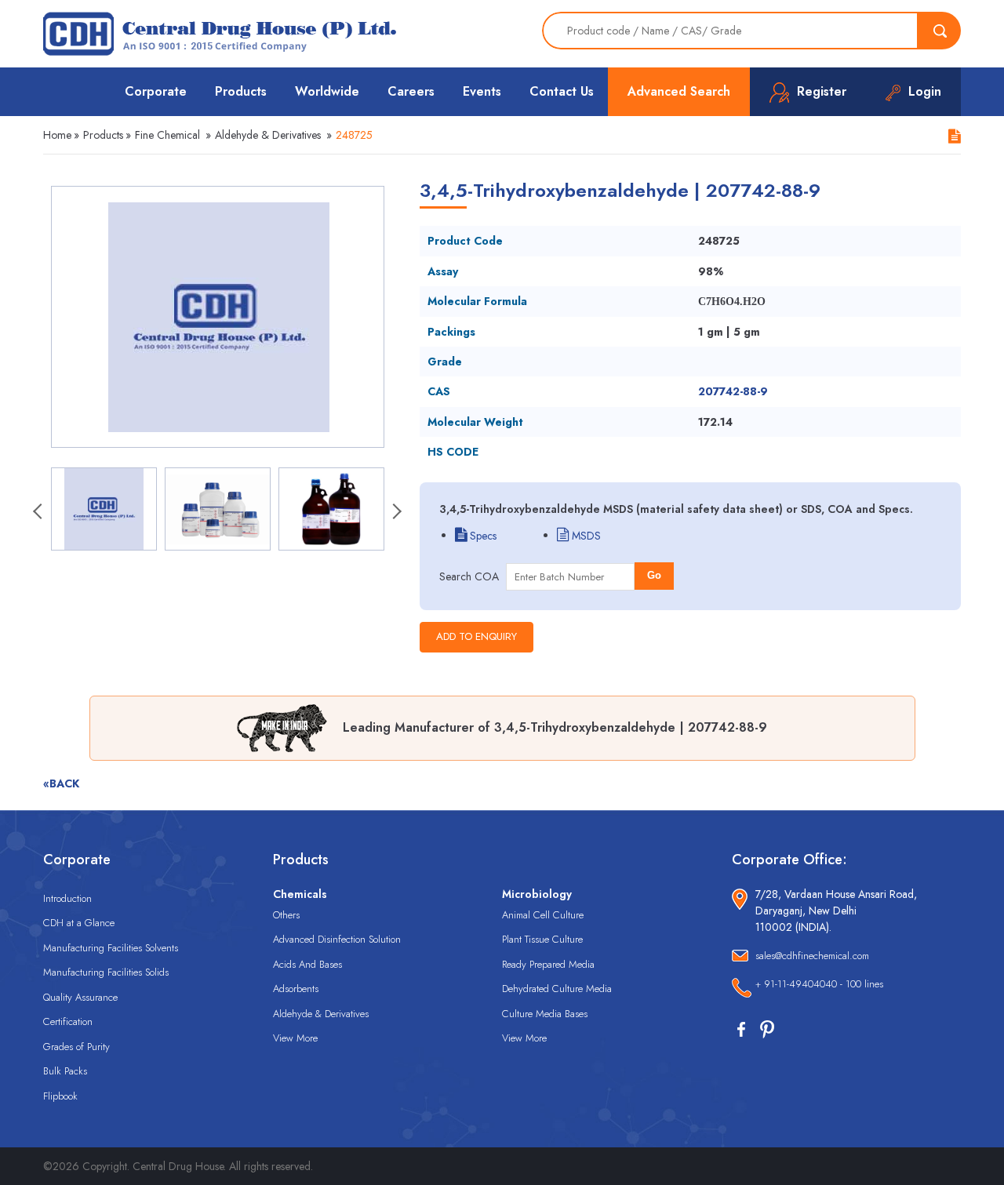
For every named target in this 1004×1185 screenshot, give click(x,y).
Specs (482, 535)
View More (295, 1038)
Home (57, 135)
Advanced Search (679, 91)
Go (654, 575)
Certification (68, 1021)
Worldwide (327, 91)
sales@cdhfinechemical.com (812, 955)
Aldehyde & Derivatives (268, 135)
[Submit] (940, 30)
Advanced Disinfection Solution (337, 939)
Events (482, 91)
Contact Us (561, 91)
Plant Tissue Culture (542, 939)
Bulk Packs (65, 1070)
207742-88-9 (733, 391)
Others (286, 914)
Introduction (67, 898)
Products (241, 91)
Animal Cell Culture (543, 914)
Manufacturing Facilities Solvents (110, 947)
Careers (411, 91)
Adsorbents (295, 988)
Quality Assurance (80, 997)
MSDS (585, 535)
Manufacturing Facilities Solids (106, 972)
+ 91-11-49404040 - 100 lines (819, 983)
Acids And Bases (307, 964)
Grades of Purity (76, 1046)
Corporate (156, 91)
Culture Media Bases (544, 1013)
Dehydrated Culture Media (557, 988)
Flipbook (60, 1096)
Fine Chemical (167, 135)
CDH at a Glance (79, 922)
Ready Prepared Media (548, 964)
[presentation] (39, 513)
